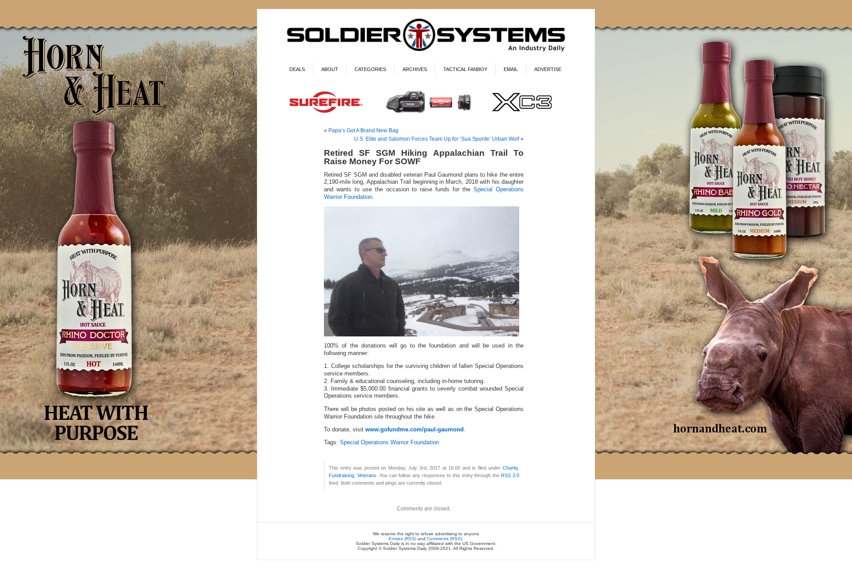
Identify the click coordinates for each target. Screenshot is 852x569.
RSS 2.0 (510, 475)
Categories (370, 69)
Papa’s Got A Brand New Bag (363, 130)
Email (511, 69)
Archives (414, 69)
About (329, 69)
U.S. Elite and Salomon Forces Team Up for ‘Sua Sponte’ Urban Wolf (436, 139)
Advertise (547, 69)
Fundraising (341, 475)
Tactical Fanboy (465, 69)
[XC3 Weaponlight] (426, 113)
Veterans (366, 475)
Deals (297, 69)
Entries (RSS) (402, 538)
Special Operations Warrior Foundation (389, 442)
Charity (510, 467)
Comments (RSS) (444, 538)
